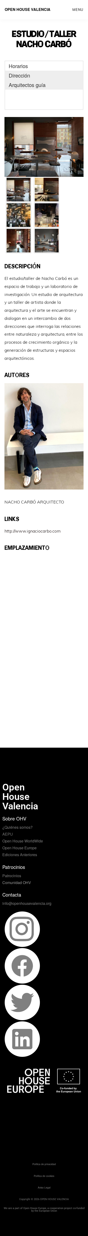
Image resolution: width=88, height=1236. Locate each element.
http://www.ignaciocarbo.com (32, 531)
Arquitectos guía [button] (27, 84)
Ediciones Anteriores (19, 854)
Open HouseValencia (20, 797)
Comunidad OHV (16, 882)
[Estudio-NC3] (18, 240)
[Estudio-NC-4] (47, 240)
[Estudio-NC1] (18, 215)
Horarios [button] (18, 65)
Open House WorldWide (22, 841)
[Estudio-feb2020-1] (47, 189)
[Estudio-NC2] (47, 215)
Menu (77, 9)
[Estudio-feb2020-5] (18, 189)
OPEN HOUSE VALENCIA (27, 9)
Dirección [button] (19, 75)
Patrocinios (11, 875)
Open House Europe (19, 847)
